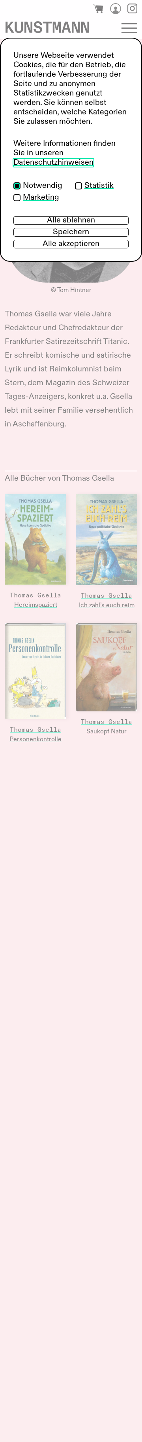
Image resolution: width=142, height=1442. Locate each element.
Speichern (71, 232)
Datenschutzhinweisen (53, 163)
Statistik (99, 186)
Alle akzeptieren (71, 244)
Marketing (41, 198)
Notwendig (42, 186)
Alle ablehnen (71, 220)
